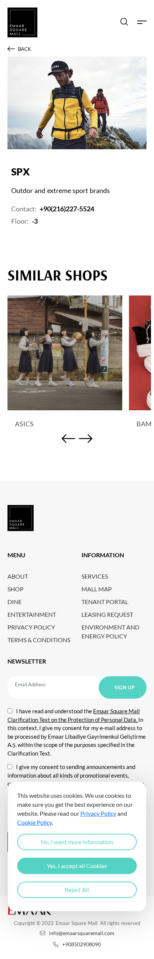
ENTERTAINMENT (31, 614)
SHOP (15, 588)
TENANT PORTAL (104, 601)
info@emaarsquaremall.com (81, 933)
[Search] (124, 22)
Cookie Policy (34, 822)
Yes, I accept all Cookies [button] (77, 865)
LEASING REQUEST (107, 614)
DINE (14, 601)
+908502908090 (81, 944)
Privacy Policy (98, 813)
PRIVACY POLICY (31, 627)
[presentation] (68, 439)
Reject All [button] (77, 889)
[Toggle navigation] (142, 22)
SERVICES (94, 576)
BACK (24, 49)
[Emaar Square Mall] (22, 22)
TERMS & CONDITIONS (38, 639)
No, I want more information (77, 841)
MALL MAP (96, 588)
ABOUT (17, 576)
